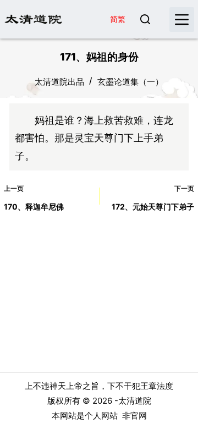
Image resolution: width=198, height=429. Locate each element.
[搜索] (145, 19)
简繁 (117, 19)
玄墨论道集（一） (130, 81)
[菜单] (181, 19)
